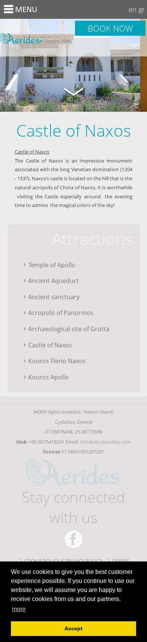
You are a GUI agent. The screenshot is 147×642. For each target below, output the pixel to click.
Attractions (92, 238)
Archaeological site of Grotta (68, 328)
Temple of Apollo (51, 264)
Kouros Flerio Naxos (57, 360)
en (132, 9)
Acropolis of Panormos (60, 312)
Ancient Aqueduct (53, 280)
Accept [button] (73, 628)
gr (142, 9)
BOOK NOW (110, 28)
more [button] (19, 609)
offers (120, 560)
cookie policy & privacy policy (63, 560)
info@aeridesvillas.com (105, 441)
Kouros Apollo (48, 377)
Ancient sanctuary (54, 296)
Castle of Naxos (37, 37)
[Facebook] (73, 539)
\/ (73, 91)
